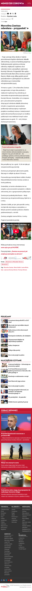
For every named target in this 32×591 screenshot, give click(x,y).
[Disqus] (16, 293)
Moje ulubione (25, 513)
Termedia (29, 587)
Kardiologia (7, 555)
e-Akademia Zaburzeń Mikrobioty (21, 539)
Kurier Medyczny (8, 562)
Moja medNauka (26, 509)
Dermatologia (7, 545)
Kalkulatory (24, 527)
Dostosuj (24, 511)
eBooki (13, 515)
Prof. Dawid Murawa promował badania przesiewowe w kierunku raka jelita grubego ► (19, 370)
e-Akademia (14, 520)
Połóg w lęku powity (14, 350)
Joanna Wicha (24, 267)
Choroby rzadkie (8, 544)
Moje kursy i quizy (26, 522)
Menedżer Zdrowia (9, 540)
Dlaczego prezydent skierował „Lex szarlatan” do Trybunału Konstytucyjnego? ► (18, 391)
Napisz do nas (4, 525)
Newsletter (3, 513)
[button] (29, 3)
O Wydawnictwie (5, 509)
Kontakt (3, 515)
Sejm (6, 21)
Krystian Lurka (12, 16)
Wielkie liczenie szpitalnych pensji (18, 402)
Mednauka (14, 522)
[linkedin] (15, 14)
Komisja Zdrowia (22, 270)
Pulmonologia (7, 558)
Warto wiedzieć (8, 571)
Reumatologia (7, 553)
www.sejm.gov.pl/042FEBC (10, 247)
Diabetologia (7, 547)
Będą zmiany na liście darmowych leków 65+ (18, 331)
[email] (8, 14)
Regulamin (3, 529)
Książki (13, 513)
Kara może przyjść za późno (16, 355)
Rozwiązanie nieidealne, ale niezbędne (19, 336)
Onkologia (6, 549)
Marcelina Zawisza (8, 267)
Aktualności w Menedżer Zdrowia (14, 262)
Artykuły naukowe (26, 525)
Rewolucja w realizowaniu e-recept (18, 376)
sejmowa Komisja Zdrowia (11, 270)
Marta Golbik (17, 267)
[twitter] (13, 14)
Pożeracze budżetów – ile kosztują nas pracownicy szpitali (19, 365)
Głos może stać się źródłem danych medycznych (18, 326)
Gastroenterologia (8, 556)
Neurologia (7, 551)
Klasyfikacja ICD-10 (26, 531)
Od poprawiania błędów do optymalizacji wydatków (16, 340)
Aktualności (5, 264)
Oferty (2, 511)
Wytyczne (24, 524)
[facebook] (10, 14)
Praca (2, 516)
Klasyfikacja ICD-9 (26, 529)
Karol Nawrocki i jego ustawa (16, 381)
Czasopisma (14, 511)
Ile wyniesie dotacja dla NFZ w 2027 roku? (18, 321)
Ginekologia (7, 560)
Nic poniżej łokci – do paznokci (17, 397)
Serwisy (13, 509)
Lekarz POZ (7, 542)
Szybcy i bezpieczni (13, 345)
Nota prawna (4, 527)
